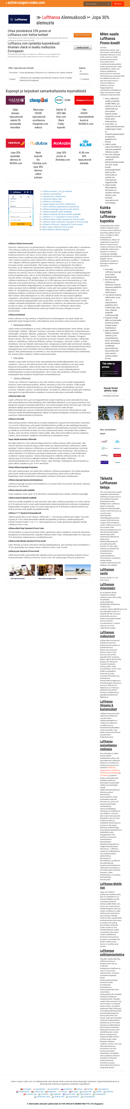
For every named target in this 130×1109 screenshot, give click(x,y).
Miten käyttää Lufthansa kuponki (55, 229)
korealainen (54, 1089)
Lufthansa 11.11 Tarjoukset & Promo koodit (60, 217)
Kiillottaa (109, 1091)
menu (118, 4)
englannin (57, 1094)
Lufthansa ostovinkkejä (51, 201)
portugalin (27, 1089)
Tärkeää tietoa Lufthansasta (54, 196)
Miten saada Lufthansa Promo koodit (57, 227)
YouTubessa (104, 775)
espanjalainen (103, 1089)
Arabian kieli (59, 1096)
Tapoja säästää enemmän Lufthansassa (59, 204)
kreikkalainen (100, 1094)
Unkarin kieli (38, 1091)
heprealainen (73, 1096)
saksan (79, 1089)
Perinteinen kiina (43, 1096)
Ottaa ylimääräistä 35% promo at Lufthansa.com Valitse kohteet (29, 33)
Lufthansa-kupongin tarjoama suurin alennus (60, 209)
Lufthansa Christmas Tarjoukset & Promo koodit (62, 224)
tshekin (98, 1091)
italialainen (51, 1091)
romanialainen (89, 1096)
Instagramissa (105, 770)
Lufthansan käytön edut (52, 199)
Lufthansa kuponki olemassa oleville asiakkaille (61, 214)
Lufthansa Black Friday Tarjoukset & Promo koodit (63, 219)
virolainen (44, 1094)
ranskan (89, 1089)
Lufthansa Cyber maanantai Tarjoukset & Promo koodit (65, 222)
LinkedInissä (115, 770)
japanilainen (40, 1089)
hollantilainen (23, 1091)
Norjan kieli (87, 1091)
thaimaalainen (85, 1094)
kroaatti (74, 1091)
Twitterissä (111, 768)
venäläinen (67, 1089)
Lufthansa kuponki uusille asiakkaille (57, 211)
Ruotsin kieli (70, 1094)
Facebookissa (114, 773)
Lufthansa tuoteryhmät (51, 194)
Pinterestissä (104, 773)
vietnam (63, 1091)
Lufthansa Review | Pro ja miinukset (57, 191)
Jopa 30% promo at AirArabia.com (62, 156)
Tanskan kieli (31, 1094)
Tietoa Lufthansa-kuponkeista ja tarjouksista (60, 206)
